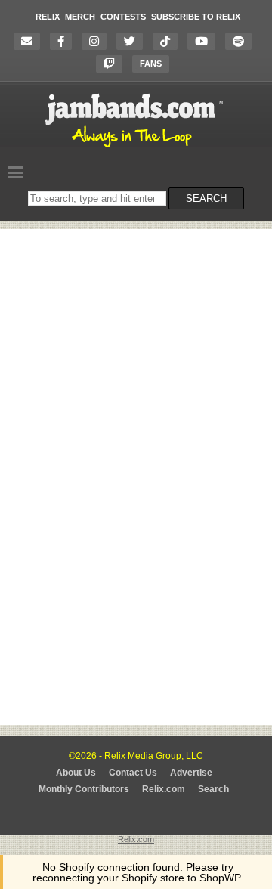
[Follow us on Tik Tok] (169, 41)
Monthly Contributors (84, 789)
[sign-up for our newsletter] (30, 41)
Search (213, 789)
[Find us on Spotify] (242, 41)
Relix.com (163, 789)
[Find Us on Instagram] (98, 41)
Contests (123, 16)
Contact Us (133, 772)
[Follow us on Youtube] (205, 41)
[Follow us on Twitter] (133, 41)
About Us (76, 772)
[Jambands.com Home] (136, 148)
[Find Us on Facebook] (64, 41)
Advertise (191, 772)
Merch (80, 16)
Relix (48, 16)
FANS (151, 63)
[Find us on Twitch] (113, 64)
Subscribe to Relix (195, 16)
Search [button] (206, 198)
